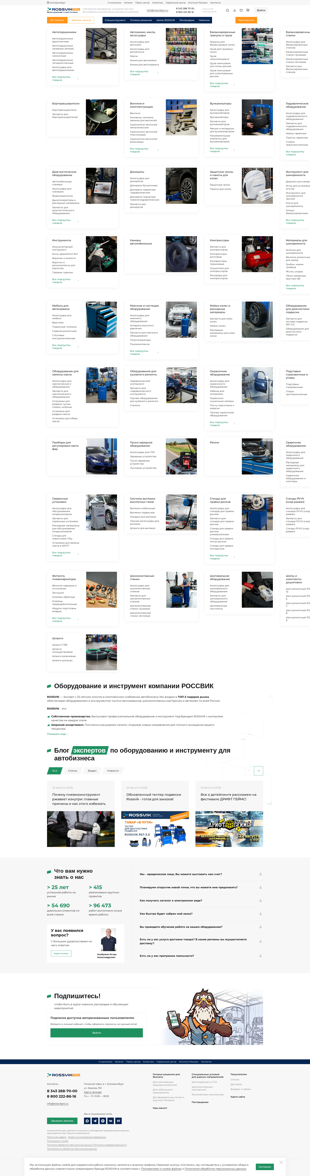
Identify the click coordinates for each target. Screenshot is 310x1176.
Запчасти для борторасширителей (65, 116)
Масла (134, 56)
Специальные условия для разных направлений (207, 1075)
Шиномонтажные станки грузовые (140, 607)
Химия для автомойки (143, 60)
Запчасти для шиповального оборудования (219, 598)
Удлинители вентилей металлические (143, 126)
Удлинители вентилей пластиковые (143, 133)
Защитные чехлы (220, 184)
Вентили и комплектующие (141, 105)
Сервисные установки (60, 500)
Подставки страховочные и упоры (297, 374)
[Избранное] (241, 10)
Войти (96, 1032)
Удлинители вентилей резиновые (143, 140)
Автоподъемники (64, 32)
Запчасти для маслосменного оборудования (61, 394)
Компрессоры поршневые (218, 262)
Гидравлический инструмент (140, 382)
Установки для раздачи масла (61, 413)
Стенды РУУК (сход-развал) (295, 500)
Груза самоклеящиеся (219, 58)
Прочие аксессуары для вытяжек (144, 522)
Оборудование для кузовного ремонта (143, 373)
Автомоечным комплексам (208, 1094)
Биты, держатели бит (65, 253)
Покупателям (239, 1074)
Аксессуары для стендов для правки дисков (222, 511)
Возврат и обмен (241, 1089)
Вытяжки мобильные (142, 508)
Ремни (214, 442)
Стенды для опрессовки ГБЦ (62, 537)
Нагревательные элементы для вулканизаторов (220, 138)
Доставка (236, 1084)
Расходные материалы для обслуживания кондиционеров (65, 528)
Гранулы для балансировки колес (222, 43)
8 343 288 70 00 (185, 8)
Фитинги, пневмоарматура (64, 577)
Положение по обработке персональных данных (72, 1149)
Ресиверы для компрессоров (219, 277)
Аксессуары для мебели (61, 317)
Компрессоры (219, 240)
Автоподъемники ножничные (62, 54)
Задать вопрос (61, 953)
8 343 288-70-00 (62, 1091)
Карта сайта (238, 1097)
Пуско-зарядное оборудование (141, 444)
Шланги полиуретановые (62, 650)
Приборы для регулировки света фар (65, 446)
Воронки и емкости (64, 258)
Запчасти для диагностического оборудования (63, 210)
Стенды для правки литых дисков (221, 540)
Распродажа (186, 20)
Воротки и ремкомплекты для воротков (63, 265)
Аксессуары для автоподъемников (63, 69)
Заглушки (58, 592)
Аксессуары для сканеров (61, 190)
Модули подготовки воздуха (64, 610)
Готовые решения (141, 20)
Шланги (57, 638)
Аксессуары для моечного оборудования (139, 318)
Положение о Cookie (57, 1141)
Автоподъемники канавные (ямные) (63, 47)
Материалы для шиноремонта (296, 242)
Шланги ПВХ (59, 644)
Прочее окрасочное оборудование (222, 414)
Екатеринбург (57, 3)
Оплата (235, 1079)
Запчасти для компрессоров (219, 248)
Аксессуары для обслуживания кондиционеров (62, 511)
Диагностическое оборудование (64, 173)
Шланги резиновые (64, 656)
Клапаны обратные (63, 596)
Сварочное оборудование (296, 444)
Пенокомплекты (140, 344)
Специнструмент (115, 20)
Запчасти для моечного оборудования (144, 334)
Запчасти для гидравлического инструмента (140, 391)
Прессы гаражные (297, 137)
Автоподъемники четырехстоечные (63, 61)
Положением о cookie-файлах (161, 1168)
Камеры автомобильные (141, 242)
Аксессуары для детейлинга (139, 50)
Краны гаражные (296, 133)
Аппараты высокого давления (142, 327)
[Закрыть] (281, 1162)
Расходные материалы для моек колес (222, 333)
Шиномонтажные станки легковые (140, 614)
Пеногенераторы (140, 339)
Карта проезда (93, 1092)
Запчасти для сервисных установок (65, 520)
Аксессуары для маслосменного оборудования (61, 383)
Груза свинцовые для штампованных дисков (221, 73)
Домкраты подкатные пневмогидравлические (144, 198)
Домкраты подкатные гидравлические (143, 191)
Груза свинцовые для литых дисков (220, 65)
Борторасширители (65, 103)
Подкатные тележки (64, 326)
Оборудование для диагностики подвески (297, 309)
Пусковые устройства (143, 467)
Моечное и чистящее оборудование (144, 307)
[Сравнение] (234, 10)
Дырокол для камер (298, 181)
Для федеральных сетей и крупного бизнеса (168, 1099)
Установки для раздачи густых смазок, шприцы (62, 404)
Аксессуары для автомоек (139, 43)
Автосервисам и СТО (204, 1082)
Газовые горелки (62, 272)
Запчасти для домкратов (138, 206)
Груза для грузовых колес (221, 50)
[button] (258, 770)
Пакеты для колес (220, 189)
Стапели (135, 405)
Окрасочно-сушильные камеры (222, 400)
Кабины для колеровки (217, 392)
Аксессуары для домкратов (139, 180)
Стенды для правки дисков (220, 500)
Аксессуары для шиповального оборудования (219, 588)
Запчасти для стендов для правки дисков (222, 521)
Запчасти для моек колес (221, 320)
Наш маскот (160, 1108)
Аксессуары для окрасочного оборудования (219, 383)
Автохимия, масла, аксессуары (142, 34)
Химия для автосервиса (144, 64)
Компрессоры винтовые (218, 255)
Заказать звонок (62, 1120)
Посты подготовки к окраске (222, 407)
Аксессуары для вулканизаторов (219, 111)
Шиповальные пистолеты (218, 607)
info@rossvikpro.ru (58, 1103)
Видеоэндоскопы (62, 195)
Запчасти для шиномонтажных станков (140, 598)
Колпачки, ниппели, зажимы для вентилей (143, 119)
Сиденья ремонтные (64, 331)
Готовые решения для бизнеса (166, 1075)
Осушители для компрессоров (219, 270)
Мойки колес (218, 325)
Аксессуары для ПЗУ (142, 452)
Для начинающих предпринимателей (165, 1083)
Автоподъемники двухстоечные (62, 40)
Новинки (204, 20)
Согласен (265, 1166)
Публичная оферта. (57, 1137)
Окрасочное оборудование (220, 373)
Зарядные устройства (143, 456)
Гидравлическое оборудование (297, 105)
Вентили (135, 113)
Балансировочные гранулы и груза (222, 34)
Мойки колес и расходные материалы (220, 309)
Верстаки (58, 322)
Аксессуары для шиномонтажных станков (140, 588)
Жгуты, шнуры (294, 271)
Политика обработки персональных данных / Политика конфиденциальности (87, 1145)
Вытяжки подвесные (142, 512)
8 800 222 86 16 (185, 12)
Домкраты (137, 171)
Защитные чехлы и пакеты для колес (221, 175)
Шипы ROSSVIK (166, 20)
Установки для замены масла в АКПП (65, 544)
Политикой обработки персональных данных (215, 1168)
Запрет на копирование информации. (87, 1137)
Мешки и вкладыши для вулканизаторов (222, 130)
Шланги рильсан (62, 660)
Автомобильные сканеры (62, 183)
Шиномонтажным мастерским (202, 1088)
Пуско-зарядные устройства (140, 462)
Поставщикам (200, 1102)
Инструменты (61, 240)
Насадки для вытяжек (143, 516)
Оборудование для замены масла (65, 373)
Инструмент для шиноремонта (297, 173)
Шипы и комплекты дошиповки (294, 579)
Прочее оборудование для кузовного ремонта (144, 400)
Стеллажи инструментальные (63, 337)
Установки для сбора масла (64, 420)
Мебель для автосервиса (60, 307)
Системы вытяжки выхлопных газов (142, 500)
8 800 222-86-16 (61, 1096)
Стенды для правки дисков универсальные (221, 531)
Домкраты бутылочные (144, 185)
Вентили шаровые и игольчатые (64, 587)
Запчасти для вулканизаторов (219, 123)
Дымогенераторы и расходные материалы (65, 201)
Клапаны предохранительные (64, 603)
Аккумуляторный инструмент (62, 248)
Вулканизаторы (220, 103)
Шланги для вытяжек (142, 528)
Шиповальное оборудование (220, 577)
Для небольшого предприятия (163, 1091)
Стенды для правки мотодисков (221, 547)
